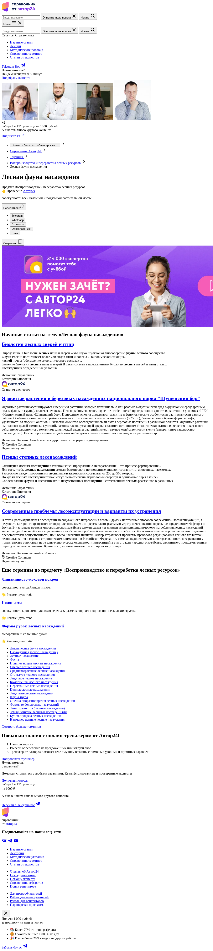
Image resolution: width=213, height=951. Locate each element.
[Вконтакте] (4, 842)
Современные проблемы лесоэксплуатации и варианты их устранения (81, 511)
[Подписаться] (23, 136)
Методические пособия (26, 50)
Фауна (14, 659)
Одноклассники (21, 228)
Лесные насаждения (24, 656)
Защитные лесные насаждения (31, 693)
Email (15, 233)
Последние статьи (23, 875)
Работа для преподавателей (29, 897)
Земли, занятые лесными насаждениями (38, 712)
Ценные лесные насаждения (30, 689)
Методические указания (27, 857)
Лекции (15, 46)
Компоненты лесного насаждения (34, 682)
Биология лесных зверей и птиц (38, 344)
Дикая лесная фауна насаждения (33, 648)
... (35, 145)
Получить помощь (15, 780)
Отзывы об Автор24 (24, 871)
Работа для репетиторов (27, 901)
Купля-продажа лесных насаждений (35, 716)
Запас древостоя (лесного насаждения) (37, 708)
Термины (17, 157)
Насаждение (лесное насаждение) (34, 652)
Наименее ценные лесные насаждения (37, 719)
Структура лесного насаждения (32, 674)
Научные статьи (21, 42)
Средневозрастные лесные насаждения (37, 671)
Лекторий (17, 853)
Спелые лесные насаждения (30, 667)
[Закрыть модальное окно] (6, 913)
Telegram (17, 215)
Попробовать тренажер (18, 759)
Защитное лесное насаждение (31, 678)
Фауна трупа (19, 697)
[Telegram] (10, 842)
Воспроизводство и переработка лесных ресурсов (46, 163)
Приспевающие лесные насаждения (35, 663)
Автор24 (29, 191)
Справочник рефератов (26, 882)
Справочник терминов (26, 53)
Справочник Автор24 (26, 151)
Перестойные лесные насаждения (34, 686)
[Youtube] (15, 842)
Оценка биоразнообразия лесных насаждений (42, 701)
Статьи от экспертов (24, 57)
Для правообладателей (26, 893)
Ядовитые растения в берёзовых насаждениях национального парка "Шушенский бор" (101, 398)
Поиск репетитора (23, 886)
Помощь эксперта (22, 879)
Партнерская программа (27, 904)
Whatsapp (18, 220)
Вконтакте (18, 224)
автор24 (11, 824)
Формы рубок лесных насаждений (34, 704)
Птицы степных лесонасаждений (39, 457)
